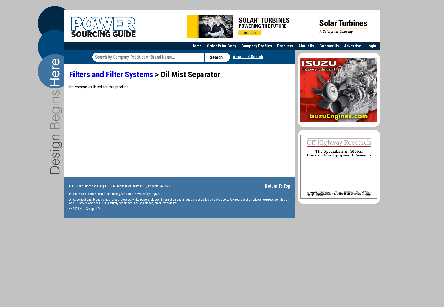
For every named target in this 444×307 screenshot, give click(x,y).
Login (371, 46)
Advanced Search (248, 56)
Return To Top (277, 186)
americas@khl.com (119, 194)
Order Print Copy (221, 46)
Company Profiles (256, 46)
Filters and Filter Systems (111, 74)
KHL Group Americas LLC (85, 186)
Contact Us (329, 46)
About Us (306, 46)
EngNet (155, 194)
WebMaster (169, 203)
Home (196, 46)
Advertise (352, 46)
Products (285, 46)
